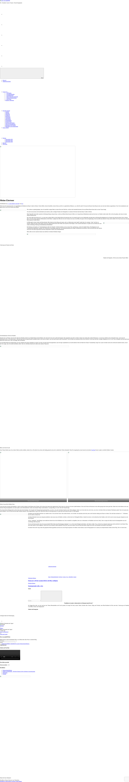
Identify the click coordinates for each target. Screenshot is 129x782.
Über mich (5, 144)
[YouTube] (13, 24)
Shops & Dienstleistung (10, 124)
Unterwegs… (5, 91)
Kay (22, 203)
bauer (49, 576)
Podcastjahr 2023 (9, 139)
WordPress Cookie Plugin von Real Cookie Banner (11, 781)
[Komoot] (13, 55)
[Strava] (13, 45)
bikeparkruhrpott (54, 576)
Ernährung (7, 115)
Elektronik (7, 114)
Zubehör (7, 112)
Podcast (4, 138)
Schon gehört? (6, 127)
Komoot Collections (9, 100)
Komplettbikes (8, 120)
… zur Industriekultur (10, 94)
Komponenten (8, 121)
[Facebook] (13, 35)
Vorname (2, 640)
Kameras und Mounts (10, 122)
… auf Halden (8, 93)
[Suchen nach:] (34, 600)
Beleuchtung (8, 119)
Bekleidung (7, 116)
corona (64, 576)
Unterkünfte (7, 118)
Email (1, 642)
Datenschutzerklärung (7, 670)
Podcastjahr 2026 (9, 141)
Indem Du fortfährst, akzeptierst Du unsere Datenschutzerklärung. (15, 643)
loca (67, 576)
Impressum (5, 672)
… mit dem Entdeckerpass (11, 98)
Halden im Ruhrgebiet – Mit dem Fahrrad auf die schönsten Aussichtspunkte (19, 671)
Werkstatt (7, 113)
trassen (74, 576)
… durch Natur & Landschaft (11, 96)
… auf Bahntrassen (9, 95)
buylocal (60, 576)
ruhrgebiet (71, 576)
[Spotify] (13, 66)
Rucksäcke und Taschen (10, 125)
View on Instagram (4, 631)
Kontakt (4, 674)
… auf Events (8, 99)
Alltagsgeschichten (7, 81)
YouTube (93, 450)
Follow (1, 628)
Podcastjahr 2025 (9, 140)
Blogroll (4, 143)
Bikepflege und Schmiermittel (11, 126)
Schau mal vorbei (3, 634)
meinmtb (2, 625)
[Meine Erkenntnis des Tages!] (38, 621)
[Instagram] (13, 14)
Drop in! (4, 80)
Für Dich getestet (6, 110)
